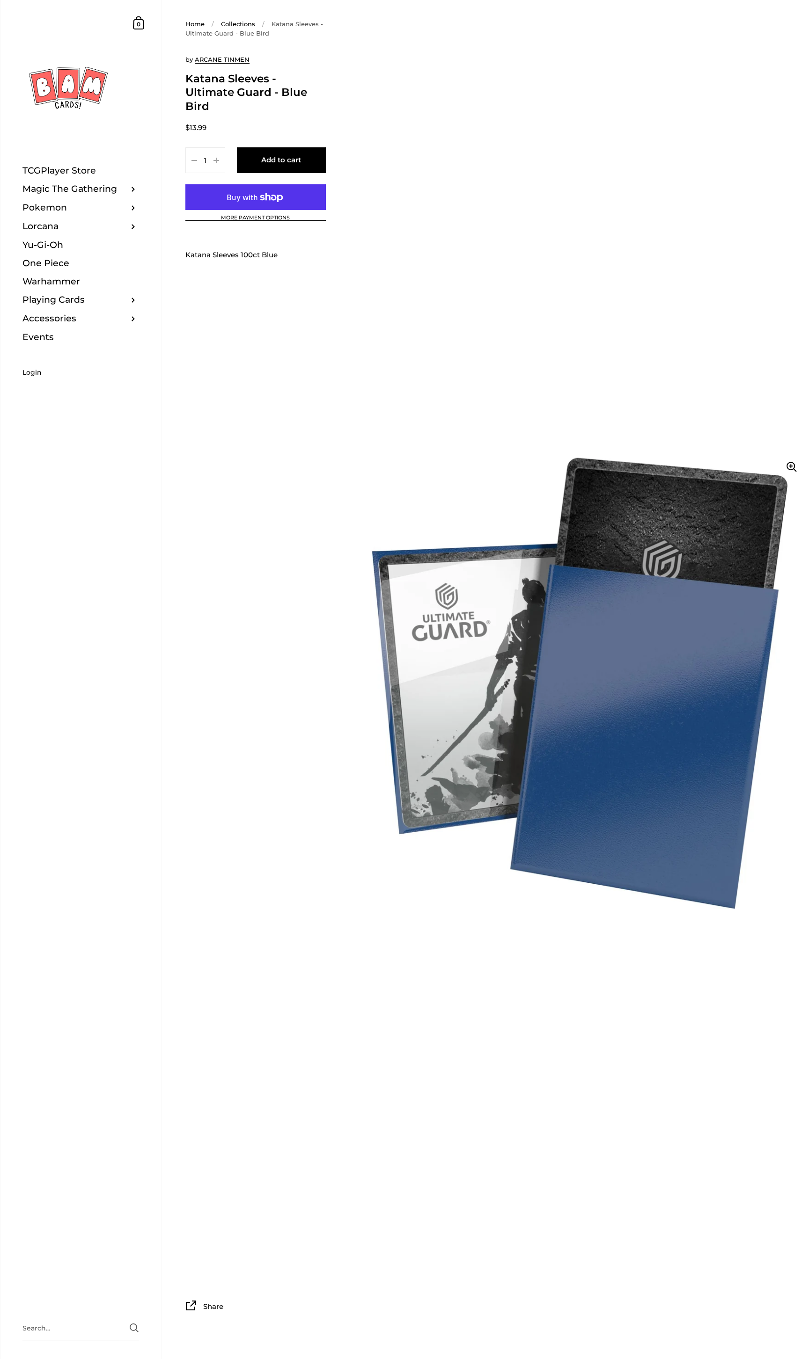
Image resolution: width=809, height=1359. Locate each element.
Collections (238, 24)
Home (195, 24)
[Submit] (134, 1328)
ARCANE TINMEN (222, 59)
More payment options (255, 218)
